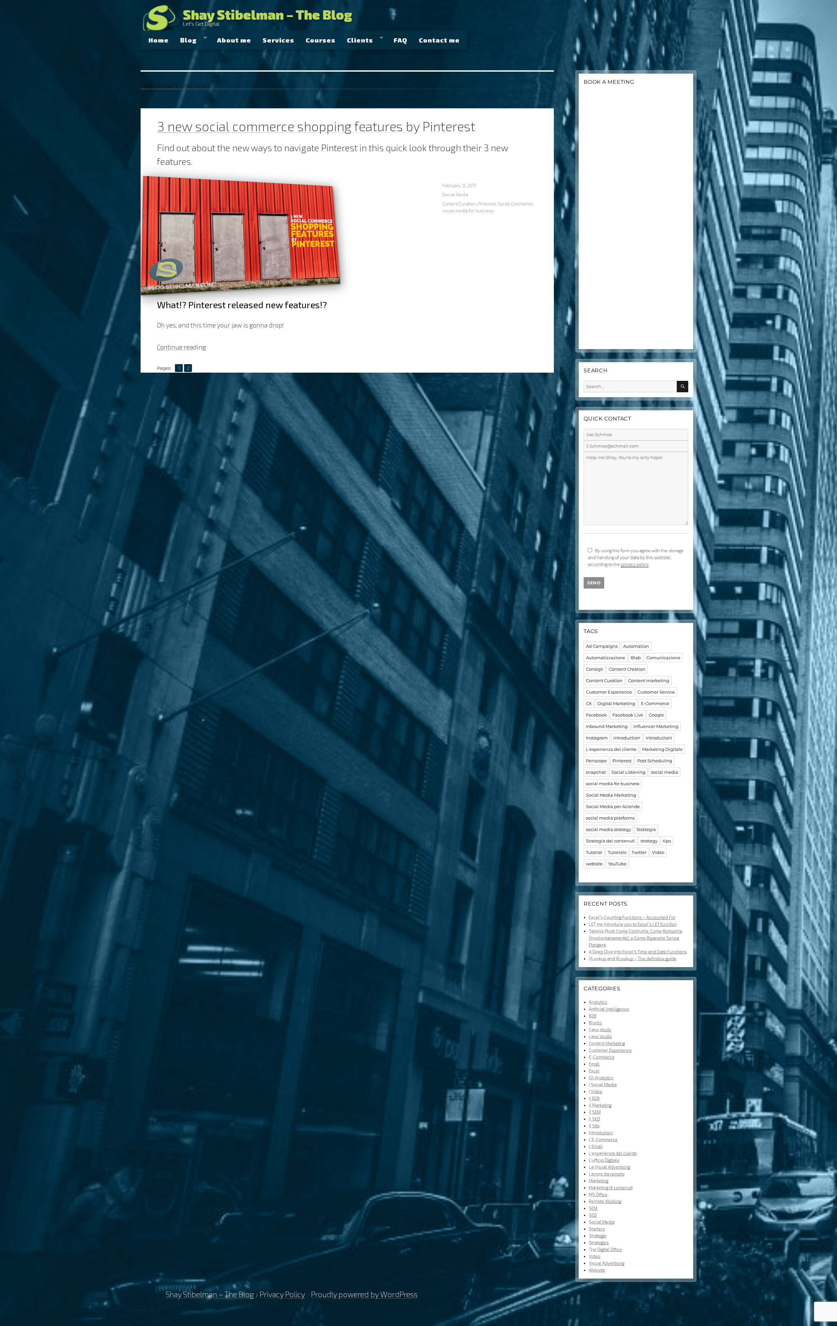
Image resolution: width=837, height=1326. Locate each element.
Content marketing (648, 680)
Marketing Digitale (662, 749)
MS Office (598, 1194)
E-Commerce (655, 703)
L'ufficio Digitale (604, 1160)
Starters (597, 1228)
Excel (594, 1070)
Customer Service (656, 692)
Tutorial (594, 852)
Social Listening (628, 772)
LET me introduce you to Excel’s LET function (633, 924)
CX (589, 703)
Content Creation (627, 669)
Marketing (598, 1180)
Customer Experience (609, 692)
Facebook (596, 714)
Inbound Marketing (607, 726)
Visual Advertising (606, 1263)
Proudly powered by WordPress (364, 1294)
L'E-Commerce (603, 1139)
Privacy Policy (282, 1294)
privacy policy (635, 564)
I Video (595, 1091)
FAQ (400, 40)
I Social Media (603, 1084)
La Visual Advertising (609, 1167)
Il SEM (595, 1112)
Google (656, 714)
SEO (593, 1215)
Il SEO (594, 1119)
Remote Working (605, 1201)
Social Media (455, 194)
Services (278, 40)
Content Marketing (607, 1043)
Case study (600, 1029)
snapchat (596, 772)
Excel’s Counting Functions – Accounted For (632, 917)
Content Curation (459, 203)
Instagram (597, 737)
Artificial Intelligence (609, 1009)
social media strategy (608, 829)
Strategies (599, 1242)
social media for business (468, 210)
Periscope (596, 760)
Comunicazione (663, 657)
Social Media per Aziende (613, 806)
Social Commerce (515, 203)
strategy (649, 840)
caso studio (600, 1036)
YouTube (617, 863)
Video (658, 852)
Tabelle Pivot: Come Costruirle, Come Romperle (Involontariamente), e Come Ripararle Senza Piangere (635, 937)
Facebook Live (627, 714)
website (594, 863)
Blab (636, 657)
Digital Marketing (616, 703)
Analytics (598, 1002)
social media (664, 772)
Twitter (639, 852)
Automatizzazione (605, 657)
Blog (188, 40)
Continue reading (181, 347)
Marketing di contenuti (611, 1187)
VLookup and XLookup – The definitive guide (632, 958)
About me (234, 40)
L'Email (596, 1146)
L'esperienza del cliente (611, 749)
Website (597, 1270)
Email (594, 1064)
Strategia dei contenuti (610, 840)
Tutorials (617, 852)
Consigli (594, 669)
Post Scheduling (654, 760)
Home (158, 40)
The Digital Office (605, 1249)
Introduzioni (659, 737)
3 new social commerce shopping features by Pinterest (316, 126)
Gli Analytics (601, 1077)
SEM (593, 1208)
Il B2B (594, 1098)
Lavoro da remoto (606, 1173)
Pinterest (487, 203)
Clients (360, 40)
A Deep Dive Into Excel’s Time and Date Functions (638, 951)
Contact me (439, 40)
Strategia (646, 829)
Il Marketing (600, 1105)
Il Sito (594, 1125)
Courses (320, 40)
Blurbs (595, 1022)
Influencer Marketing (655, 726)
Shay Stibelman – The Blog (267, 14)
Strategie (597, 1235)
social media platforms (610, 818)
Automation (636, 646)
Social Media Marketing (611, 795)
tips (667, 840)
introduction (626, 737)
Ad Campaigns (602, 646)
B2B (592, 1015)
